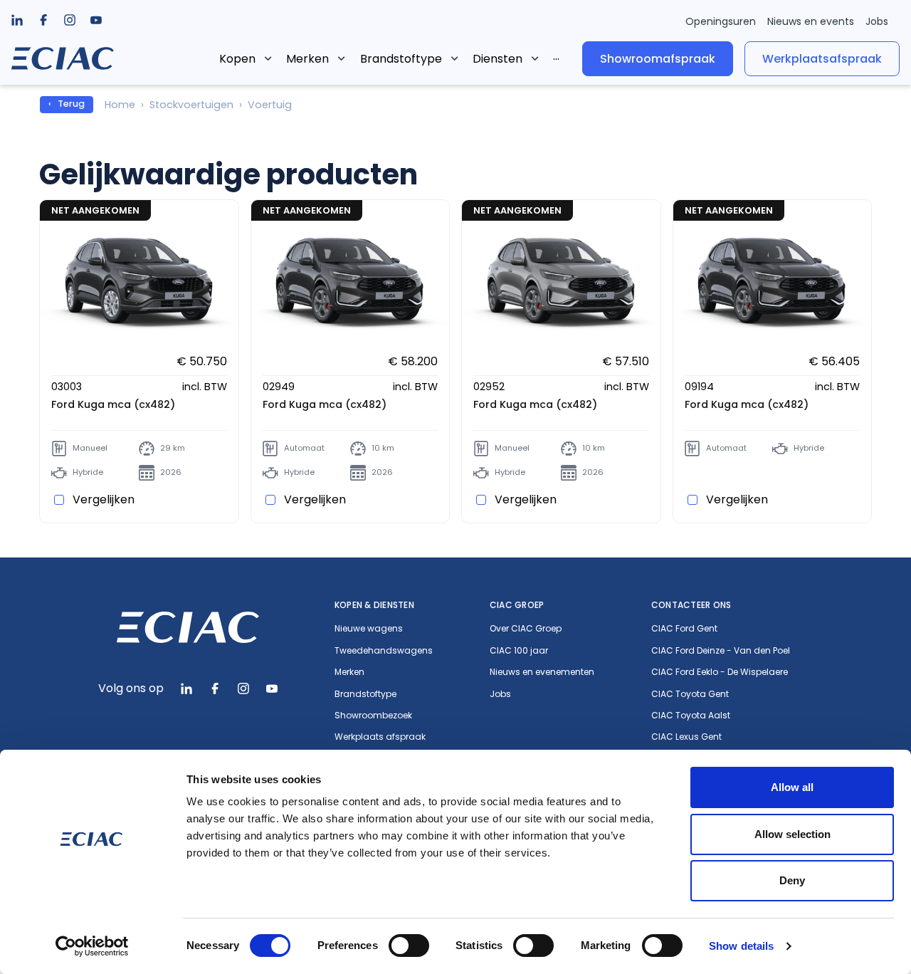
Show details (741, 946)
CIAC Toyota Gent (690, 694)
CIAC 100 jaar (519, 651)
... (556, 56)
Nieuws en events (810, 21)
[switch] (409, 945)
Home (120, 105)
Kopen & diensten (374, 605)
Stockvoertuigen (191, 105)
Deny (792, 880)
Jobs (876, 21)
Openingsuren (720, 21)
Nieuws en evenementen (542, 672)
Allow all (792, 787)
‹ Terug (66, 104)
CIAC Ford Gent (684, 629)
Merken (307, 59)
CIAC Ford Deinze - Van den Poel (720, 651)
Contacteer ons (691, 605)
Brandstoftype (401, 59)
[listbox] (43, 20)
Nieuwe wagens (369, 629)
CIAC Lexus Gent (686, 737)
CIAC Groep (517, 605)
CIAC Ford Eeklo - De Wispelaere (719, 672)
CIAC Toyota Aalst (690, 716)
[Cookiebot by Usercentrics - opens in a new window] (92, 946)
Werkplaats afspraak (380, 737)
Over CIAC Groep (526, 629)
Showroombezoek (373, 716)
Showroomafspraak (657, 58)
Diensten (497, 59)
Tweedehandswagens (384, 651)
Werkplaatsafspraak (822, 58)
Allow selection (792, 834)
